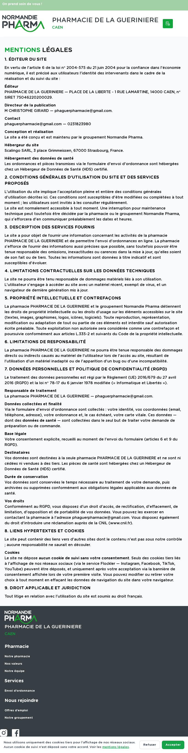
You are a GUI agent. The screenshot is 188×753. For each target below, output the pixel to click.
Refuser (149, 744)
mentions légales (115, 747)
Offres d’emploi (16, 710)
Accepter (173, 744)
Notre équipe (15, 671)
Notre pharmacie (17, 656)
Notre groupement (19, 717)
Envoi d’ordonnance (20, 690)
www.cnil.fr (120, 523)
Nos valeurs (13, 663)
